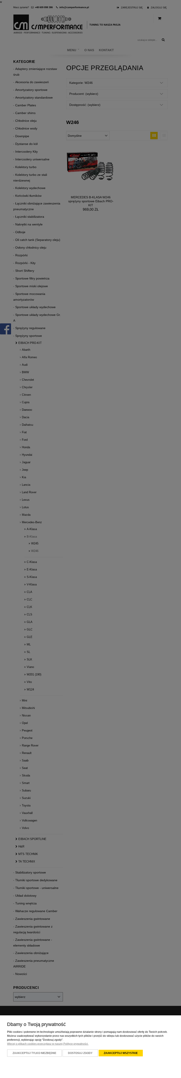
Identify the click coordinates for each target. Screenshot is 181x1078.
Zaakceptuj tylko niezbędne (34, 1053)
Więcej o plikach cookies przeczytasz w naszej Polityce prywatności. (48, 1043)
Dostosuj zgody (80, 1053)
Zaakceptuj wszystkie (121, 1053)
